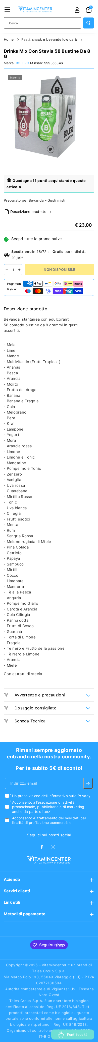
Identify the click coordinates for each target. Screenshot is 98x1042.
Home (9, 39)
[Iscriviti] (88, 783)
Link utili (12, 902)
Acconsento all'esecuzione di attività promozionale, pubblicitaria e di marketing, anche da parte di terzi (48, 806)
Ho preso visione (51, 796)
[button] (7, 9)
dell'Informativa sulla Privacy (65, 796)
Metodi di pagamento (24, 913)
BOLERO (22, 63)
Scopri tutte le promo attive (36, 238)
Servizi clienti (17, 890)
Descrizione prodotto (28, 211)
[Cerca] (88, 23)
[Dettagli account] (77, 9)
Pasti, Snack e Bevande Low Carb (49, 39)
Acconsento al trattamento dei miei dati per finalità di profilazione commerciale (49, 820)
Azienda (12, 879)
